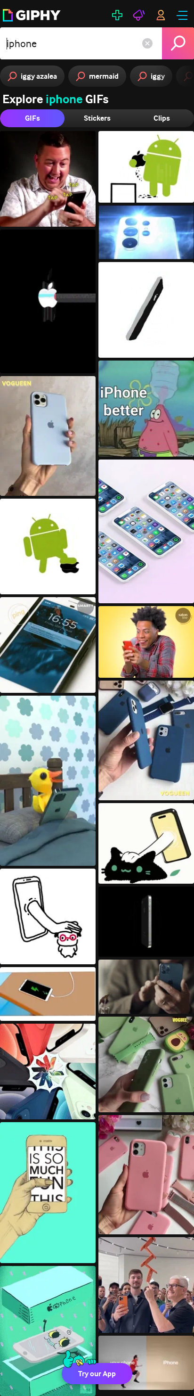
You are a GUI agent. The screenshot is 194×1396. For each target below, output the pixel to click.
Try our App (97, 1373)
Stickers (97, 118)
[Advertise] (139, 15)
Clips (162, 118)
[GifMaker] (117, 15)
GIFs (32, 118)
